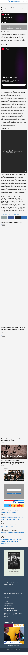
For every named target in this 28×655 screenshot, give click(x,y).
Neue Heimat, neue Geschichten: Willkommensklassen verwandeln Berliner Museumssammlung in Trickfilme (13, 462)
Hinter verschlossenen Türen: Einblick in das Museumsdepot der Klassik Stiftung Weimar (13, 329)
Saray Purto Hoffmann (14, 214)
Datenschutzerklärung (8, 603)
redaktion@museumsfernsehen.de (11, 586)
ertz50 (2, 214)
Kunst (6, 214)
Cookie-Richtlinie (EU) (8, 605)
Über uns (6, 600)
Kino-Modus (18, 28)
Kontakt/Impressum (8, 601)
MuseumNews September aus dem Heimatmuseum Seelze (11, 439)
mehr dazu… (6, 619)
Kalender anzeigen (5, 543)
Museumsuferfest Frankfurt (9, 512)
